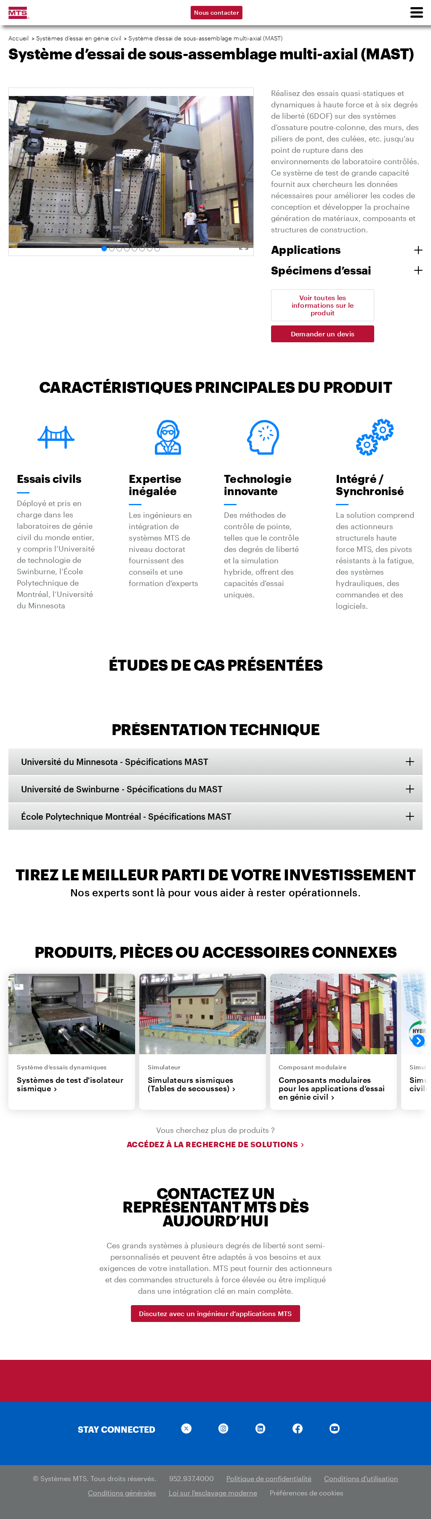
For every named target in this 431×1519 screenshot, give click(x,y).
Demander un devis (322, 334)
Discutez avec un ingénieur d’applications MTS (215, 1313)
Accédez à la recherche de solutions (212, 1144)
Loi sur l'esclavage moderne (213, 1493)
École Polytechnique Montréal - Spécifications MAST (126, 816)
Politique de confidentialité (268, 1478)
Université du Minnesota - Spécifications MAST (114, 762)
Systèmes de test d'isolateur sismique (70, 1084)
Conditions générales (122, 1493)
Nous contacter (216, 12)
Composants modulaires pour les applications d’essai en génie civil (332, 1088)
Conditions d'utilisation (361, 1478)
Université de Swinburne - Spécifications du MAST (122, 789)
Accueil (18, 38)
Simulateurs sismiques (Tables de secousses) (191, 1084)
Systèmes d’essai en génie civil (78, 38)
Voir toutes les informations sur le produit (323, 305)
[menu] (416, 12)
